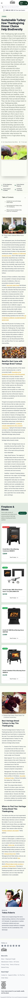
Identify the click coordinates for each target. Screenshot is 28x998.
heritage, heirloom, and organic (10, 830)
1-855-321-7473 (9, 10)
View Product (13, 557)
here (19, 858)
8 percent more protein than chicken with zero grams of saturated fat (13, 64)
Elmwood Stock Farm (10, 854)
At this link (11, 845)
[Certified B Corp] (3, 985)
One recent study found (13, 285)
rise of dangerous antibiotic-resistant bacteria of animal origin (14, 318)
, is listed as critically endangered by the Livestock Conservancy (12, 426)
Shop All (22, 513)
